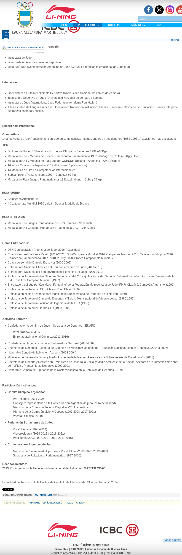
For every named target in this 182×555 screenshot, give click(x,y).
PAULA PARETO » (76, 503)
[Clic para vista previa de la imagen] (23, 47)
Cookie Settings (172, 539)
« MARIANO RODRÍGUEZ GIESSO (45, 503)
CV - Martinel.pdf (43, 495)
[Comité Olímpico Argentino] (25, 17)
